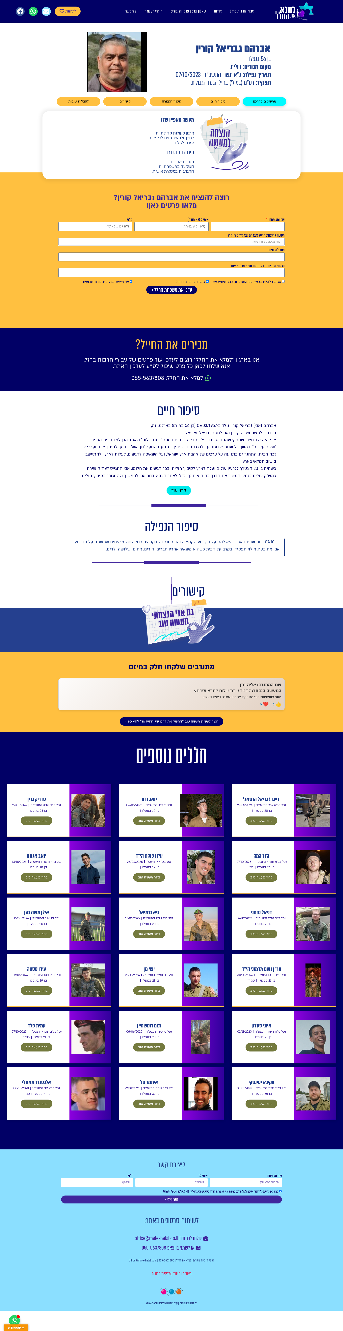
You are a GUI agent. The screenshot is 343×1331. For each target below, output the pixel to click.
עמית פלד (36, 1025)
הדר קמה (261, 856)
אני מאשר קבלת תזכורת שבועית (106, 282)
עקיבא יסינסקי (261, 1082)
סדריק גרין (36, 799)
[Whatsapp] (33, 11)
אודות (218, 11)
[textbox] (171, 242)
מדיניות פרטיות (161, 1274)
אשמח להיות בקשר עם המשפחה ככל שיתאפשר (246, 282)
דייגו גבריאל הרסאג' (261, 799)
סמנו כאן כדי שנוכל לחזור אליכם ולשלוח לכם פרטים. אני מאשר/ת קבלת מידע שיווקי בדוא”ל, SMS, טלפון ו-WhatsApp (220, 1191)
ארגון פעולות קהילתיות (175, 133)
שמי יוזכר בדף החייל (190, 282)
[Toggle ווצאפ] (14, 1320)
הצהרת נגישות (182, 1274)
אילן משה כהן (36, 912)
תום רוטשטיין (149, 1025)
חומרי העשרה (154, 11)
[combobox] (171, 242)
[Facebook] (20, 11)
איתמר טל (149, 1082)
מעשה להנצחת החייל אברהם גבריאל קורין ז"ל (256, 235)
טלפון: (129, 1175)
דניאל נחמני (261, 912)
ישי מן (149, 969)
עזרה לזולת (184, 143)
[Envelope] (46, 11)
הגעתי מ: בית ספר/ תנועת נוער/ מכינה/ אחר (257, 265)
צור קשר (131, 11)
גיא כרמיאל (149, 912)
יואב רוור (149, 799)
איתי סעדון (261, 1025)
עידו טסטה (36, 969)
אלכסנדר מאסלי (36, 1082)
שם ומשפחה (277, 219)
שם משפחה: (274, 1175)
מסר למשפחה (276, 250)
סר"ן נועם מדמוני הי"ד (261, 969)
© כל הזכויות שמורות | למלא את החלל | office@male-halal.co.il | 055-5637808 (171, 1260)
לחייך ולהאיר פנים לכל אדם (171, 138)
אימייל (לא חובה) (198, 219)
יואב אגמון (36, 856)
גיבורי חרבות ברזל (242, 11)
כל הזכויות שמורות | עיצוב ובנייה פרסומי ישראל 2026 (172, 1303)
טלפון (129, 219)
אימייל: (203, 1175)
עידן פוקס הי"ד (149, 856)
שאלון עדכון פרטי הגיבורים (188, 11)
